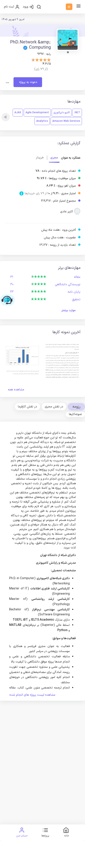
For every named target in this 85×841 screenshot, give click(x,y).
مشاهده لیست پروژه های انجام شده (32, 695)
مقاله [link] (77, 277)
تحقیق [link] (76, 299)
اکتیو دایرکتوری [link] (61, 112)
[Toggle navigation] (7, 82)
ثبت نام (9, 6)
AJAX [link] (17, 112)
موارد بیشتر (68, 310)
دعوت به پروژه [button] (27, 82)
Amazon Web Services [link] (66, 121)
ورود (26, 6)
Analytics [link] (42, 121)
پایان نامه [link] (74, 292)
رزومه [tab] (76, 407)
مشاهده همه (16, 389)
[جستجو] (39, 6)
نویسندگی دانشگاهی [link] (67, 284)
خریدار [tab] (40, 157)
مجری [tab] (54, 157)
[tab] (54, 406)
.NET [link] (77, 112)
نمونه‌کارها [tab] (75, 414)
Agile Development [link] (37, 112)
